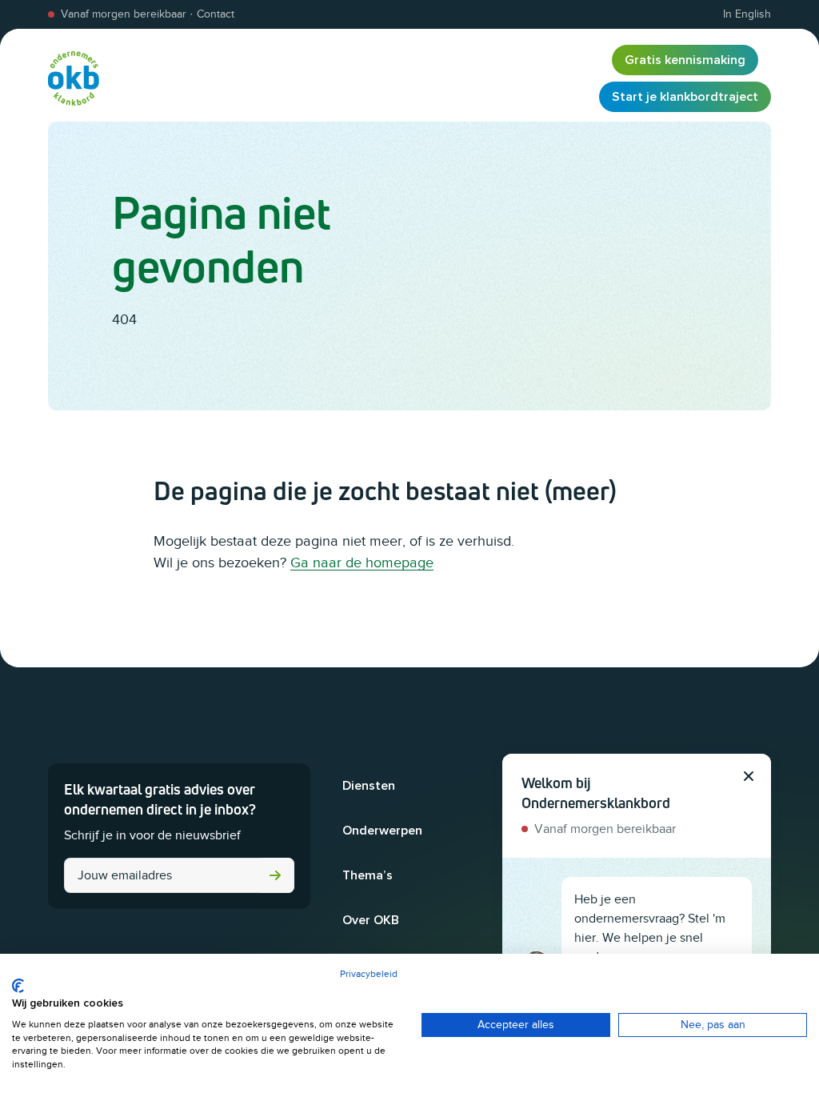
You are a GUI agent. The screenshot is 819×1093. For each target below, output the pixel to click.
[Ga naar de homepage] (73, 78)
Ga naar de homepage (361, 563)
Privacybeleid (369, 973)
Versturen (275, 875)
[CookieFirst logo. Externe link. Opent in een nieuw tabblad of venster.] (18, 986)
